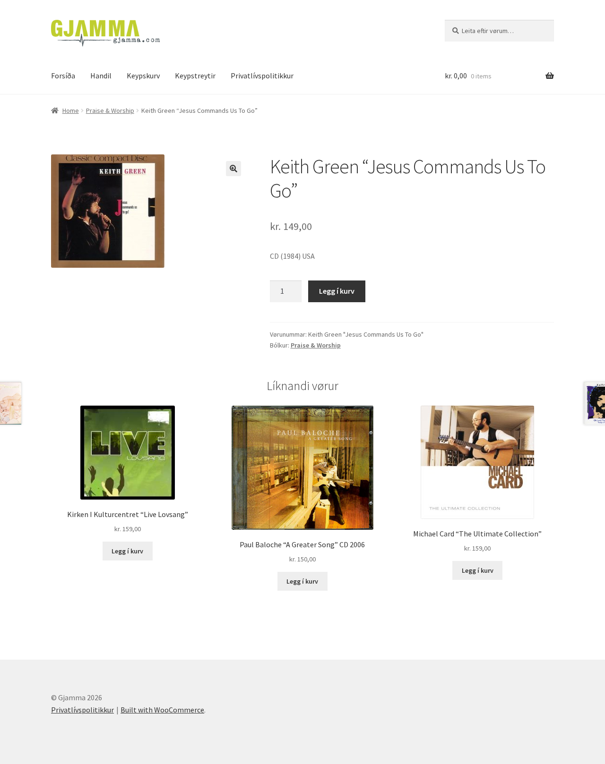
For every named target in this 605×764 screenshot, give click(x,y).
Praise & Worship (110, 110)
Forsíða (63, 75)
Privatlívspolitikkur (262, 75)
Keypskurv (143, 75)
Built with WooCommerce (162, 709)
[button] (233, 168)
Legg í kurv (336, 291)
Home (70, 110)
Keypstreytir (195, 75)
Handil (101, 75)
